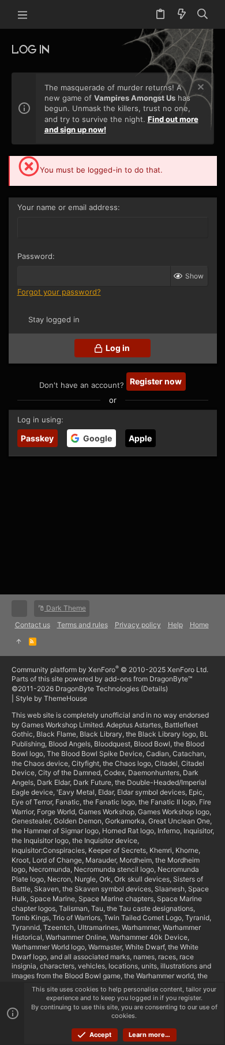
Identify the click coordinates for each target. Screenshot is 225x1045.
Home (199, 624)
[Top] (18, 642)
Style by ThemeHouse (51, 698)
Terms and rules (82, 624)
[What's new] (181, 14)
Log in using (39, 419)
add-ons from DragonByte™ (148, 678)
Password (34, 256)
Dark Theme (65, 608)
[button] (23, 14)
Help (175, 624)
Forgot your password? (59, 291)
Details (154, 688)
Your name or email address (67, 207)
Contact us (32, 624)
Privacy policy (138, 624)
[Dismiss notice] (199, 88)
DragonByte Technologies (97, 688)
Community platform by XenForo (110, 669)
